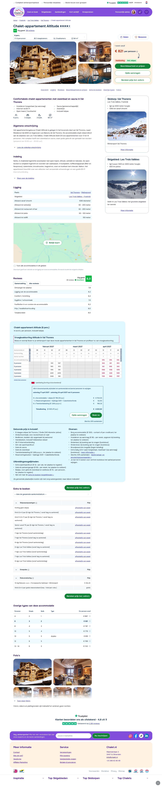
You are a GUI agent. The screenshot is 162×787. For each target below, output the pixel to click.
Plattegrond (86, 192)
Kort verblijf (74, 12)
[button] (52, 243)
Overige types (109, 90)
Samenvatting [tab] (20, 283)
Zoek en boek (32, 12)
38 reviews (30, 30)
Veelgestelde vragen (68, 759)
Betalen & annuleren (68, 762)
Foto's (118, 90)
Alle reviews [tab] (34, 283)
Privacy (114, 771)
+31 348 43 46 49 (113, 761)
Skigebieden (46, 12)
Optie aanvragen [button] (132, 73)
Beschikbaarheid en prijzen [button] (132, 66)
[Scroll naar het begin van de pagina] (158, 783)
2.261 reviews (94, 723)
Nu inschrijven (101, 736)
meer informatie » (88, 452)
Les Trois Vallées (33, 20)
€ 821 (119, 51)
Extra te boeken (95, 90)
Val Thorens (45, 20)
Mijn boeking (65, 756)
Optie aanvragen (79, 415)
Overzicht (44, 90)
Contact (16, 752)
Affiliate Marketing (20, 762)
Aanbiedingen (60, 12)
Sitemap (121, 771)
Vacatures (17, 759)
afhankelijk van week (82, 508)
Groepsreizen (87, 12)
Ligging (53, 90)
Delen (125, 37)
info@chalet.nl (112, 757)
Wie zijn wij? (18, 756)
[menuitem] (16, 20)
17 (108, 81)
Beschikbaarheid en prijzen (76, 90)
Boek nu (96, 415)
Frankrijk (22, 20)
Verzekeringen (65, 752)
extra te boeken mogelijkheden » (41, 475)
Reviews (61, 90)
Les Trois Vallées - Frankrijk (80, 196)
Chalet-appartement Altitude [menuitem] (61, 20)
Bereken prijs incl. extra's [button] (132, 80)
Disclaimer (105, 771)
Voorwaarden (94, 771)
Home (15, 20)
